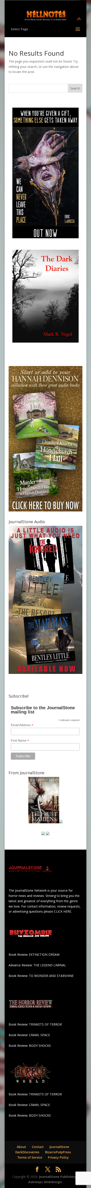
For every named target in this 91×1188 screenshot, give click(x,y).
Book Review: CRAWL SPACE (29, 1035)
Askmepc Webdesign (45, 1182)
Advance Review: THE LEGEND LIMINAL (37, 965)
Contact (38, 1147)
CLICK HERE (62, 911)
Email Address (22, 725)
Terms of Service (29, 1157)
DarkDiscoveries (27, 1152)
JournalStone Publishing (58, 1177)
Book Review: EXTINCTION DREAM (34, 954)
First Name (20, 740)
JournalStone (59, 1147)
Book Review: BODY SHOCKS (30, 1045)
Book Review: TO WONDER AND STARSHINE (41, 976)
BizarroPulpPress (58, 1152)
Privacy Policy (58, 1157)
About (21, 1147)
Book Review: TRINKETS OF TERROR (35, 1024)
